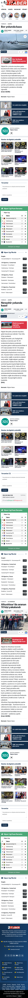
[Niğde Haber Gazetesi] (15, 2)
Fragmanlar (18, 986)
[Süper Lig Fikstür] (26, 252)
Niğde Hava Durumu (19, 963)
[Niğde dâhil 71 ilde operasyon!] (21, 170)
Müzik (23, 986)
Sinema (23, 984)
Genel (4, 986)
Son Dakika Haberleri (6, 978)
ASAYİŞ (10, 9)
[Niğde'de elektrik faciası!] (21, 158)
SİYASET (24, 9)
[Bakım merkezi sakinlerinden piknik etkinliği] (7, 795)
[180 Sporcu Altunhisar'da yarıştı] (21, 795)
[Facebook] (5, 955)
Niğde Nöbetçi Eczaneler (7, 963)
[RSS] (22, 955)
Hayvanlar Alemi (10, 986)
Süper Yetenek (5, 988)
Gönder (4, 199)
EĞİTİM (8, 989)
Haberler (3, 24)
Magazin (14, 984)
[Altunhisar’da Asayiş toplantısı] (21, 769)
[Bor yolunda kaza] (14, 42)
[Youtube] (17, 955)
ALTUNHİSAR (11, 601)
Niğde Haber (14, 130)
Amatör (9, 984)
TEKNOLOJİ (22, 989)
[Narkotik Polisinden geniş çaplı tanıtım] (7, 145)
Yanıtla (5, 500)
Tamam (19, 996)
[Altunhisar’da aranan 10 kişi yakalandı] (14, 622)
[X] (8, 955)
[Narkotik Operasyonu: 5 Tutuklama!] (21, 145)
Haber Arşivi (20, 977)
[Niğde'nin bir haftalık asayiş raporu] (7, 170)
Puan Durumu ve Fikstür (7, 973)
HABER (4, 984)
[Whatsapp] (19, 955)
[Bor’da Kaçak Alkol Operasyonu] (7, 158)
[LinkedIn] (14, 955)
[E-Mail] (11, 133)
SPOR (3, 989)
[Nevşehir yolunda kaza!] (14, 313)
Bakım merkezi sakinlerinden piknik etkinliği (6, 801)
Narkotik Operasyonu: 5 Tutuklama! (19, 151)
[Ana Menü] (1, 2)
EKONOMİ (17, 9)
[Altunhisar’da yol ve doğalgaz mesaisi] (7, 781)
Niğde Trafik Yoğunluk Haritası (19, 968)
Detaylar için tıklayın (14, 246)
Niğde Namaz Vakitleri (6, 968)
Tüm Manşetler (20, 972)
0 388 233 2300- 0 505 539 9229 (15, 946)
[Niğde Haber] (5, 131)
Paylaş (4, 51)
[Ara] (2, 6)
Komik (18, 984)
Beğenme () (18, 500)
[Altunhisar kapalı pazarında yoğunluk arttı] (21, 781)
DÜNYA (12, 989)
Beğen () (11, 500)
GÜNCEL (3, 9)
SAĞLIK (17, 989)
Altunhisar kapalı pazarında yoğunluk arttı (20, 788)
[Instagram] (11, 955)
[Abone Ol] (26, 52)
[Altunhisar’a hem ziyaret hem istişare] (7, 769)
